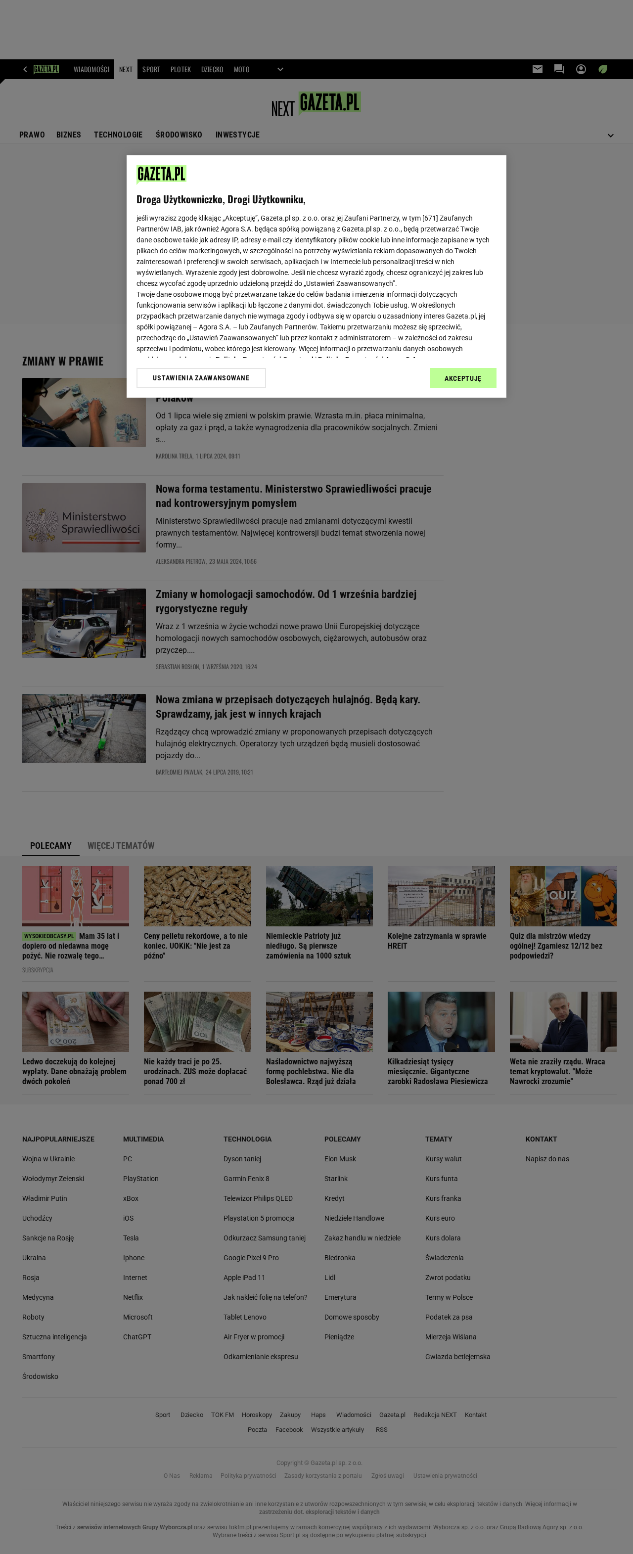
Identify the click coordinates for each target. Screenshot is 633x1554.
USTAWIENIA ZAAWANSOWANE (201, 378)
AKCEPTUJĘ (463, 378)
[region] (316, 276)
